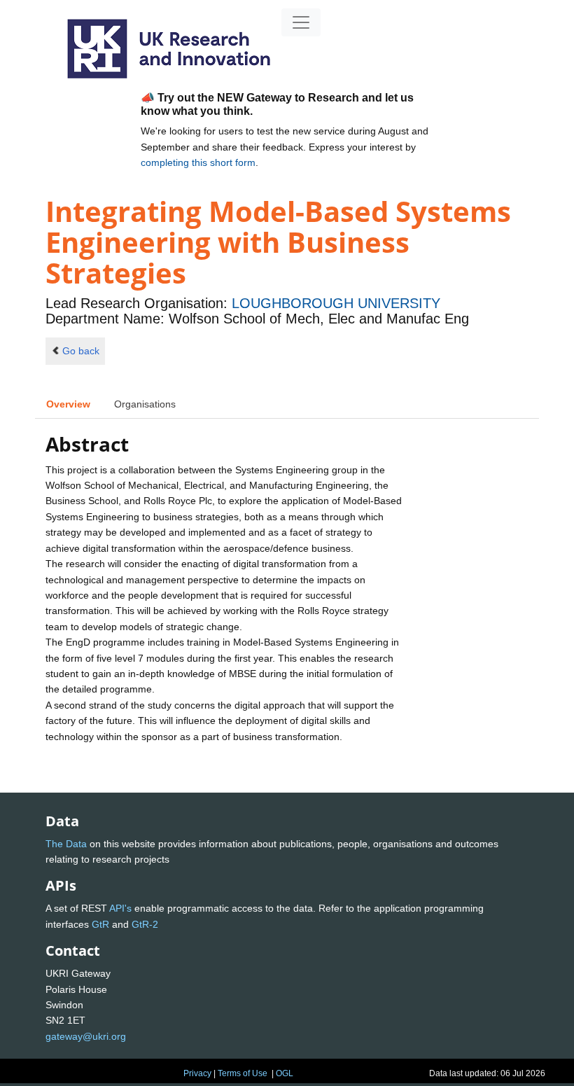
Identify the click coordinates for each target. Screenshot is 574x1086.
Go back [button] (80, 350)
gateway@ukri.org (86, 1036)
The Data (66, 843)
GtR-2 (145, 924)
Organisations (145, 404)
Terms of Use (242, 1073)
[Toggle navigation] (301, 22)
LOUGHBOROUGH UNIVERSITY (336, 303)
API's (120, 908)
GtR (100, 924)
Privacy (197, 1073)
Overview (68, 404)
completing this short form (198, 162)
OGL (284, 1073)
